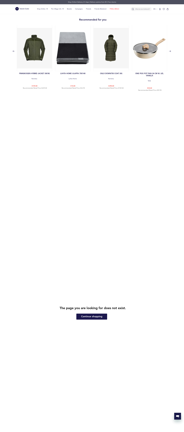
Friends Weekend (100, 9)
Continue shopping (91, 316)
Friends (88, 9)
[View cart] (168, 9)
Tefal (149, 77)
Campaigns (79, 9)
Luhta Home (72, 76)
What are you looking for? (142, 9)
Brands (69, 9)
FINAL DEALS (114, 9)
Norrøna (34, 76)
